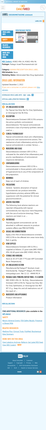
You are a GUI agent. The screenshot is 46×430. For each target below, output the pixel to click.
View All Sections (8, 104)
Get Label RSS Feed (35, 342)
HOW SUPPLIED (11, 243)
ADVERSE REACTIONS (13, 202)
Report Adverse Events (11, 320)
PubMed (28, 331)
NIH (8, 368)
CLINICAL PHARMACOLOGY (14, 133)
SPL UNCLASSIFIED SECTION (15, 107)
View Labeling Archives (11, 342)
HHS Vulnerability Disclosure (28, 365)
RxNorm (24, 342)
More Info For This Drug (6, 54)
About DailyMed (18, 360)
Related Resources (6, 46)
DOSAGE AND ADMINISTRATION (16, 231)
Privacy (28, 363)
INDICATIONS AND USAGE (14, 148)
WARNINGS (9, 178)
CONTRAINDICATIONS (12, 163)
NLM (15, 368)
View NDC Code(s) (9, 345)
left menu (6, 314)
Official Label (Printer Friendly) (14, 99)
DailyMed (23, 7)
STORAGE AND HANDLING (14, 255)
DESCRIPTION (10, 116)
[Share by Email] (38, 372)
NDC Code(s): (7, 61)
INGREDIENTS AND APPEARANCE (16, 294)
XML (29, 95)
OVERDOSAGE (10, 219)
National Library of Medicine (16, 2)
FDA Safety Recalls (27, 320)
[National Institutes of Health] (3, 2)
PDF (24, 95)
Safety (5, 39)
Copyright (19, 363)
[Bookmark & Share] (40, 372)
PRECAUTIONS (10, 184)
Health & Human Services (29, 368)
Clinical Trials (18, 331)
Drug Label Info (6, 33)
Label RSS (38, 21)
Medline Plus (7, 331)
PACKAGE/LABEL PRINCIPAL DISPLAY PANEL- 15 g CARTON (24, 277)
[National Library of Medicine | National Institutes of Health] (23, 356)
